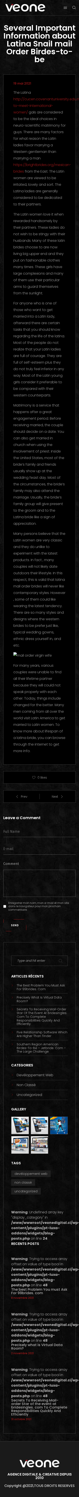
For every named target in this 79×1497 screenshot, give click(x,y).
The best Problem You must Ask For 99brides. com (41, 987)
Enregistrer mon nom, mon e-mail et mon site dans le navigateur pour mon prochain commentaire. (38, 906)
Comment (11, 864)
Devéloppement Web (35, 1075)
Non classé (26, 1085)
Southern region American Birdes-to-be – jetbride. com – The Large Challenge (41, 1048)
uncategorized (29, 1095)
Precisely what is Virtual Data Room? (39, 999)
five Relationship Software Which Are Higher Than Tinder (42, 1034)
